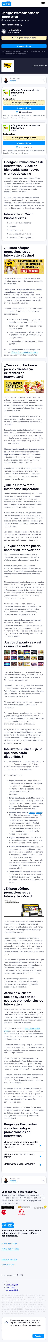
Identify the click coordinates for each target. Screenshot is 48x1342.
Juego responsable (9, 1259)
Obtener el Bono (24, 46)
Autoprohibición (12, 1290)
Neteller (32, 812)
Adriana (13, 81)
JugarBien (10, 1287)
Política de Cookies (9, 1244)
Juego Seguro (12, 1285)
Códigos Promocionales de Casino (24, 352)
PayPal (39, 812)
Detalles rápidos (38, 66)
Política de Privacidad (10, 1249)
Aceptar (38, 1336)
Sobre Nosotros (7, 1264)
